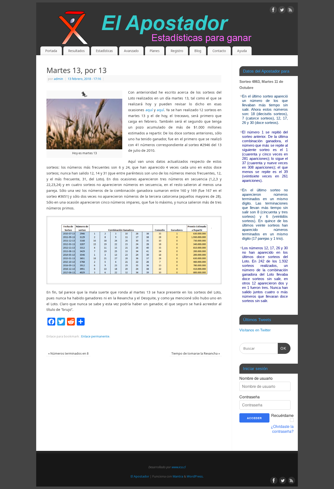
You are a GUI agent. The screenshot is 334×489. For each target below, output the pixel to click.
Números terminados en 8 (68, 353)
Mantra (178, 476)
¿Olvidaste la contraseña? (282, 429)
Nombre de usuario (256, 378)
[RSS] (290, 10)
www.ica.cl (179, 467)
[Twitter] (282, 10)
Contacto (219, 51)
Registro (177, 51)
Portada (51, 51)
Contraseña (249, 397)
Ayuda (242, 51)
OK (282, 348)
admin (58, 79)
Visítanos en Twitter (255, 330)
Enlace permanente (95, 336)
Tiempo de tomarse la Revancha (195, 353)
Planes (154, 51)
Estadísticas (104, 51)
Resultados (76, 51)
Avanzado (131, 51)
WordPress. (195, 476)
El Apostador (140, 476)
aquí (149, 110)
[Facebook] (273, 10)
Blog (197, 51)
